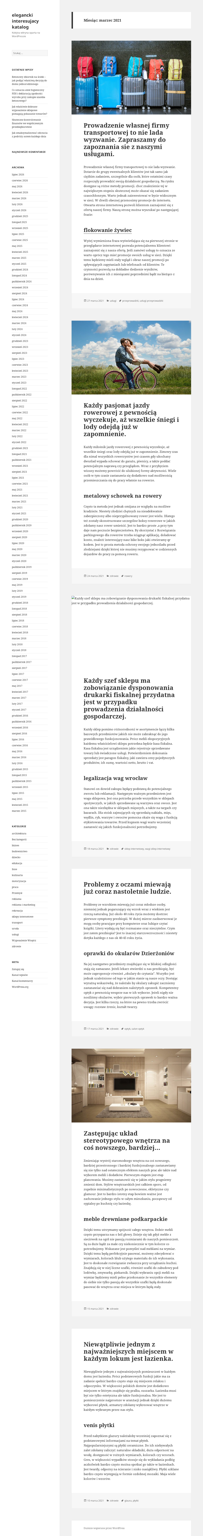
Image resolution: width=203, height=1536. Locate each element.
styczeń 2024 (19, 335)
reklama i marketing (23, 904)
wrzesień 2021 (20, 465)
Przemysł (17, 893)
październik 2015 (22, 781)
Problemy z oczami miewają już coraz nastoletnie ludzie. (127, 887)
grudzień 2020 (20, 519)
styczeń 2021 (19, 513)
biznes (15, 845)
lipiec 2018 (18, 620)
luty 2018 (17, 644)
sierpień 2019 (19, 573)
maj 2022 (17, 418)
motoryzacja (19, 881)
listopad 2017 (19, 656)
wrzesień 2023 (20, 347)
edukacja (17, 863)
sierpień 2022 (19, 400)
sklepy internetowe (22, 916)
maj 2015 (17, 799)
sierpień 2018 (19, 614)
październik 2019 (22, 567)
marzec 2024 (19, 323)
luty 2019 (17, 590)
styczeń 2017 (19, 709)
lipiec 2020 (18, 543)
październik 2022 (22, 394)
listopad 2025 (19, 222)
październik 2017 (22, 662)
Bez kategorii (19, 839)
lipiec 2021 (18, 477)
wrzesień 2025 (20, 228)
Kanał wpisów (20, 975)
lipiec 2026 (18, 174)
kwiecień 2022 (20, 424)
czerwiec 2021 (20, 483)
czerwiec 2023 (20, 364)
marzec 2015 (19, 811)
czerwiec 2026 (20, 180)
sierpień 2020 (19, 537)
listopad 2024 (19, 275)
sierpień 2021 (19, 471)
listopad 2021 (19, 454)
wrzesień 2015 (20, 787)
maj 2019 (17, 585)
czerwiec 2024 (20, 305)
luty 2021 (17, 507)
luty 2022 (17, 436)
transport (17, 922)
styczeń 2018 (19, 650)
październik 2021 (22, 460)
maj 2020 (17, 549)
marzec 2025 (19, 258)
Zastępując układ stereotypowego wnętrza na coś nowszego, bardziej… (127, 1140)
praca (15, 887)
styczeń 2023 (19, 382)
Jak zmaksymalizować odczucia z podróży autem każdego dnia (30, 134)
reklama (16, 899)
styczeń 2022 (19, 442)
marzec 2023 (19, 376)
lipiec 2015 (18, 793)
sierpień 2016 (19, 733)
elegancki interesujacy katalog (25, 21)
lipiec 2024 (18, 299)
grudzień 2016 (20, 715)
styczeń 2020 (19, 561)
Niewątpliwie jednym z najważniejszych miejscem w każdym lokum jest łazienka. (129, 1351)
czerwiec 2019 (20, 579)
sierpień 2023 (19, 353)
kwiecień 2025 (20, 252)
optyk (127, 1028)
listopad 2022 (19, 388)
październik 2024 (22, 281)
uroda (15, 928)
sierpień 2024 (19, 293)
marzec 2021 (19, 501)
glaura (128, 1500)
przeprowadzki (130, 300)
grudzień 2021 (20, 448)
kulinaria (17, 875)
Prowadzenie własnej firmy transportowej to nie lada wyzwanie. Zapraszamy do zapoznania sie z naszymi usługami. (126, 139)
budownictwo (19, 851)
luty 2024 (17, 329)
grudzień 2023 (20, 341)
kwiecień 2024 (20, 317)
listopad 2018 (19, 608)
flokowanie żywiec (108, 230)
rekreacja (17, 910)
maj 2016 (17, 751)
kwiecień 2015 (20, 805)
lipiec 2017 (18, 674)
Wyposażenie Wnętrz (24, 940)
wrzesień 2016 (20, 727)
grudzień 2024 (20, 269)
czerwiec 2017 (20, 680)
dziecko (16, 857)
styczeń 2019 (19, 596)
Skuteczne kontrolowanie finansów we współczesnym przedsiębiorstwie (27, 123)
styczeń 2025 (19, 263)
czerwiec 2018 (20, 626)
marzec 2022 (19, 430)
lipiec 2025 (18, 234)
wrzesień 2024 (20, 287)
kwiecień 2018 (20, 632)
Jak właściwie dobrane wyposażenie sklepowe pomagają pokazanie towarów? (29, 110)
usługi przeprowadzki (151, 300)
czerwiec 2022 (20, 412)
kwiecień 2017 (20, 691)
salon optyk (138, 1028)
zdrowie (16, 946)
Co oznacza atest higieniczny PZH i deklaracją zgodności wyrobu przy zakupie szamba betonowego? (28, 95)
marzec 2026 (19, 198)
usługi (15, 934)
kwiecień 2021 (20, 495)
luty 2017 (17, 703)
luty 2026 (17, 204)
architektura (19, 833)
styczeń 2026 (19, 210)
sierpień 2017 (19, 668)
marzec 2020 (19, 555)
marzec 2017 (19, 697)
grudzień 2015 (20, 769)
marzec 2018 (19, 638)
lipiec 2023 (18, 359)
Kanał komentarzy (22, 981)
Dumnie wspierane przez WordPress (104, 1528)
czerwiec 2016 (20, 745)
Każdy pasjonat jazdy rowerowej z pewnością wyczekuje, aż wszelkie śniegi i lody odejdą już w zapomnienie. (131, 419)
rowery (128, 576)
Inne (14, 869)
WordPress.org (20, 987)
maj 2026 (17, 186)
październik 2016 (22, 721)
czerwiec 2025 (20, 240)
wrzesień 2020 (20, 531)
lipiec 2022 (18, 406)
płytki (136, 1500)
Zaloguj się (18, 969)
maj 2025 (17, 246)
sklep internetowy (134, 848)
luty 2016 (17, 763)
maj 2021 (17, 489)
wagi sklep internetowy (157, 848)
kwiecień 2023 (20, 370)
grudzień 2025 (20, 216)
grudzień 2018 (20, 602)
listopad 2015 (19, 775)
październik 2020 (22, 525)
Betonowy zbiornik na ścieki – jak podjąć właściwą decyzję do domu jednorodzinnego (29, 80)
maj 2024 (17, 311)
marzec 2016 (19, 757)
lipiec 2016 (18, 739)
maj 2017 (17, 686)
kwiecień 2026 (20, 192)
